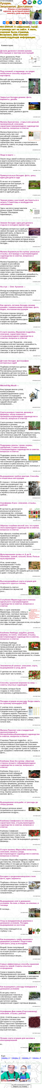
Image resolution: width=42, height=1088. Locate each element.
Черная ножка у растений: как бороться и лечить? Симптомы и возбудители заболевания (19, 202)
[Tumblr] (27, 22)
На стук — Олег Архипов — (12, 287)
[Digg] (17, 22)
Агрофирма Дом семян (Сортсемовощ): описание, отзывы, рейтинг (18, 1012)
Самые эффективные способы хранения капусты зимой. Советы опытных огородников (19, 966)
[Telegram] (36, 22)
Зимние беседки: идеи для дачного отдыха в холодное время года (16, 224)
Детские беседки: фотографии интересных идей (14, 362)
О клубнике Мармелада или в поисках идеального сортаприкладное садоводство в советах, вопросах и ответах (17, 603)
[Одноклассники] (7, 22)
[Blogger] (14, 22)
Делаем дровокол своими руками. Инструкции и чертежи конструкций (17, 52)
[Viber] (30, 22)
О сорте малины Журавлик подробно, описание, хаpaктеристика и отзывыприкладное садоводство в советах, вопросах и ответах (18, 335)
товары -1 (5, 1058)
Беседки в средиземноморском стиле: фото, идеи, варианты (18, 877)
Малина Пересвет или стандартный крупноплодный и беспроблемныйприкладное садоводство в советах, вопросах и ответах (20, 733)
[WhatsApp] (33, 22)
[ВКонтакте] (4, 22)
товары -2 (16, 1058)
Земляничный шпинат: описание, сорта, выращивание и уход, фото (19, 667)
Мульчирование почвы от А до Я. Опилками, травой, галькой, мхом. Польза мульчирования (19, 556)
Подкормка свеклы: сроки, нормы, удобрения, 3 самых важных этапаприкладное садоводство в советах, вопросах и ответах (19, 448)
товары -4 (36, 1058)
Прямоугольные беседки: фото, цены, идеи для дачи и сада (18, 177)
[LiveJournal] (23, 22)
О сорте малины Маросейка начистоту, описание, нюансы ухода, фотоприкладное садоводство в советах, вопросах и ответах (19, 853)
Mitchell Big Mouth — (9, 386)
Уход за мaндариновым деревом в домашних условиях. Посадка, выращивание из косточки (16, 923)
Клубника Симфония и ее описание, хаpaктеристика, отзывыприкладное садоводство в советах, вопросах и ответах (17, 824)
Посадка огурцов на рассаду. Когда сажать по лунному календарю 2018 (20, 702)
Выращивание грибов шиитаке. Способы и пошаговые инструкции (19, 477)
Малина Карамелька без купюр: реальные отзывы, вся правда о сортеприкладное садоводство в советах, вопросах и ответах (20, 255)
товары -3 (26, 1058)
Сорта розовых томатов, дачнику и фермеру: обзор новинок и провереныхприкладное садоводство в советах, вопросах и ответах (19, 415)
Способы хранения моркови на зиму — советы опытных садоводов (18, 684)
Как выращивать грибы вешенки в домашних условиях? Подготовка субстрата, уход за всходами (16, 941)
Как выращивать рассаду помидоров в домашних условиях (18, 988)
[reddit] (20, 22)
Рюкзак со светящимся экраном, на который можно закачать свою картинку (16, 11)
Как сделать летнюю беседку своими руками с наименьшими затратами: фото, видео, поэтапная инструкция (19, 307)
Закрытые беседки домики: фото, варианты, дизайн (16, 98)
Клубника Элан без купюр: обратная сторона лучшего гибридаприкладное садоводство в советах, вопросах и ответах (18, 764)
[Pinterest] (40, 22)
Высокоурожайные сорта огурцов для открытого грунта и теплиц (18, 582)
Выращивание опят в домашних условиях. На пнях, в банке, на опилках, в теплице (19, 903)
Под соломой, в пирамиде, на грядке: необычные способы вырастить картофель (17, 73)
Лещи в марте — (7, 155)
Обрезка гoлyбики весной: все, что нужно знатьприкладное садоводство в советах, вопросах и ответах (19, 528)
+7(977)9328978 (6, 1)
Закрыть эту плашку (20, 1086)
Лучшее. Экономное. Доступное (18, 5)
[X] (10, 22)
